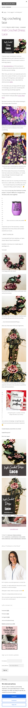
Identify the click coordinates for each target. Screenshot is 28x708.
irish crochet (22, 536)
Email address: (5, 665)
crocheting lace (15, 536)
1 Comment (23, 27)
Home (5, 12)
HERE (8, 610)
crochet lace (7, 536)
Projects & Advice (17, 535)
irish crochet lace (6, 538)
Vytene (17, 27)
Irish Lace (9, 535)
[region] (14, 694)
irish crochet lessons (16, 538)
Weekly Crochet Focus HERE (8, 623)
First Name (4, 661)
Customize (14, 700)
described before (8, 66)
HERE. (11, 82)
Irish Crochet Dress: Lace (13, 32)
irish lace (23, 538)
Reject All (14, 704)
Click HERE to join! (14, 529)
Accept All (14, 696)
